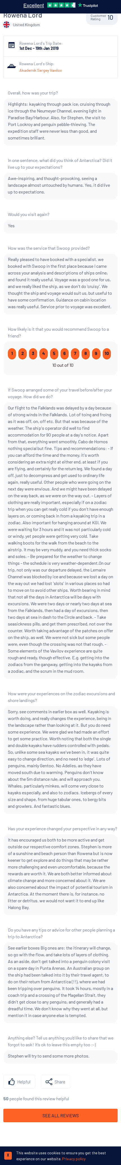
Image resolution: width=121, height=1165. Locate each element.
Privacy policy (74, 1158)
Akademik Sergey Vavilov (40, 70)
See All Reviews (60, 1115)
